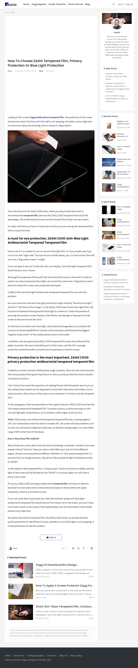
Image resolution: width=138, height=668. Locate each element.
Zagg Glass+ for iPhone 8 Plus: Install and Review (124, 175)
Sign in (121, 4)
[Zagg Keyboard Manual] (108, 159)
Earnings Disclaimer (35, 655)
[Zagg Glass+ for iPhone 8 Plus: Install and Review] (108, 172)
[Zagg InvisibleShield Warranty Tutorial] (108, 219)
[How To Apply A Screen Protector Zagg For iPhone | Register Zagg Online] (20, 591)
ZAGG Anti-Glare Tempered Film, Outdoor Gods (63, 606)
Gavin (10, 71)
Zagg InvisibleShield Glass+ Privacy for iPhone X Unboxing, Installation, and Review (117, 296)
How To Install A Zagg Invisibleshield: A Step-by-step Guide (117, 99)
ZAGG (10, 419)
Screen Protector (57, 4)
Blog (87, 4)
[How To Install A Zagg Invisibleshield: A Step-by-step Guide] (108, 146)
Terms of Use (18, 655)
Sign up (129, 4)
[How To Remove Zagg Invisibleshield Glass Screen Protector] (108, 245)
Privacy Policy (76, 655)
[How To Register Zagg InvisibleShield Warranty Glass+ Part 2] (108, 207)
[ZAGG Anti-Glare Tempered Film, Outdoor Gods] (20, 612)
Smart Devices (75, 4)
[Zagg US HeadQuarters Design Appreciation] (20, 570)
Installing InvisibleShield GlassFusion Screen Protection (117, 288)
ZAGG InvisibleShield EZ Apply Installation (124, 234)
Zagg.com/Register (29, 660)
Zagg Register (39, 4)
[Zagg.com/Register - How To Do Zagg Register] (11, 4)
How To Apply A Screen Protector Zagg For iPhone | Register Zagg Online (64, 585)
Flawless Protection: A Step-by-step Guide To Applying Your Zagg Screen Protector (118, 87)
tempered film (31, 215)
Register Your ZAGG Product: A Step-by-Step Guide (116, 76)
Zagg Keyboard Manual (124, 160)
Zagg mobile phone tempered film (47, 117)
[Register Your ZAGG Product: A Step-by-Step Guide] (108, 121)
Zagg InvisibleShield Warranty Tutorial (123, 223)
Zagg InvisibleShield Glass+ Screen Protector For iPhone (116, 281)
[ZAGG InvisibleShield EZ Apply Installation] (108, 232)
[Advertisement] (51, 37)
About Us (63, 655)
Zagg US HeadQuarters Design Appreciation (56, 565)
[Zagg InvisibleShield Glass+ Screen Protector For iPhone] (108, 257)
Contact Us (51, 655)
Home (26, 4)
